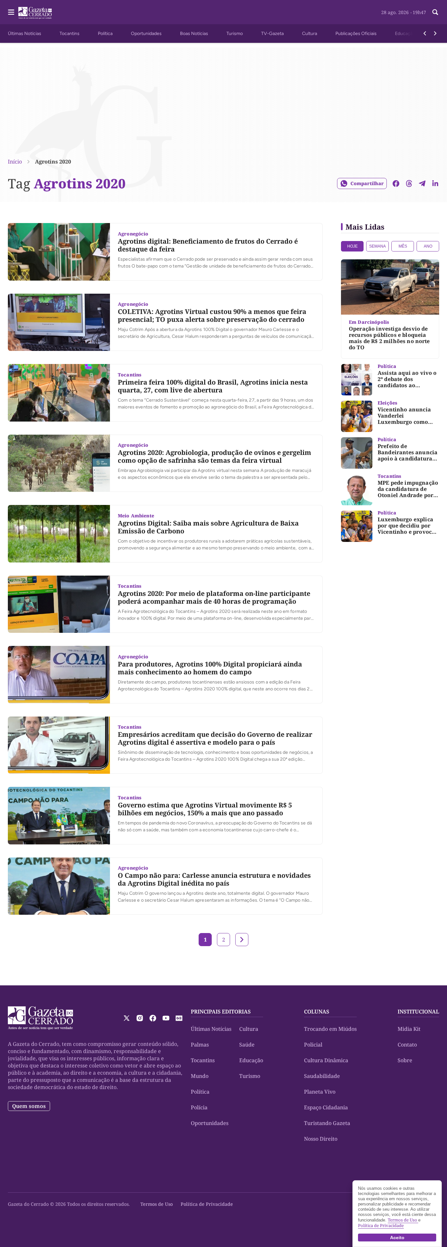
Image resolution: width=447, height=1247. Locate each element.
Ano (428, 246)
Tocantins (70, 33)
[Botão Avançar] (435, 33)
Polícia (199, 1107)
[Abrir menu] (11, 12)
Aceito (397, 1237)
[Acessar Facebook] (153, 1018)
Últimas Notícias (24, 33)
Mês (403, 246)
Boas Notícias (194, 33)
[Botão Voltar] (425, 33)
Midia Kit (409, 1028)
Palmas (200, 1044)
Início (15, 161)
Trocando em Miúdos (330, 1028)
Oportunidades (146, 33)
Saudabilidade (322, 1076)
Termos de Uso (156, 1204)
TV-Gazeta (272, 33)
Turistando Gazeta (327, 1123)
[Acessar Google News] (179, 1018)
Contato (407, 1044)
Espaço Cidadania (326, 1107)
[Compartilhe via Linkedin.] (435, 183)
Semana (377, 246)
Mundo (199, 1076)
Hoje (352, 246)
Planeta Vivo (319, 1091)
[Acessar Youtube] (166, 1018)
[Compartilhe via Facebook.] (396, 183)
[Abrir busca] (435, 12)
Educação (405, 33)
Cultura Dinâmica (326, 1060)
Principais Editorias (221, 1011)
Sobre (405, 1060)
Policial (313, 1044)
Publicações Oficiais (356, 33)
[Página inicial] (40, 1018)
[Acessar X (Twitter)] (127, 1018)
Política (105, 33)
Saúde (247, 1044)
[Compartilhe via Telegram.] (422, 183)
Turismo (234, 33)
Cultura (309, 33)
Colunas (316, 1011)
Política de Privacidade (207, 1204)
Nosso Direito (320, 1138)
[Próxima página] (241, 939)
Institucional (418, 1011)
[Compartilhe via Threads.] (409, 183)
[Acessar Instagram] (140, 1018)
